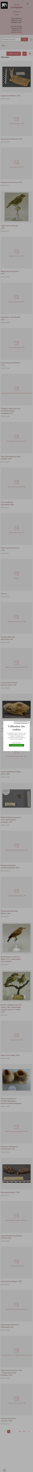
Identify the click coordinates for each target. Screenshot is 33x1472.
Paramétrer (17, 742)
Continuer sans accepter (21, 722)
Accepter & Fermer (16, 745)
